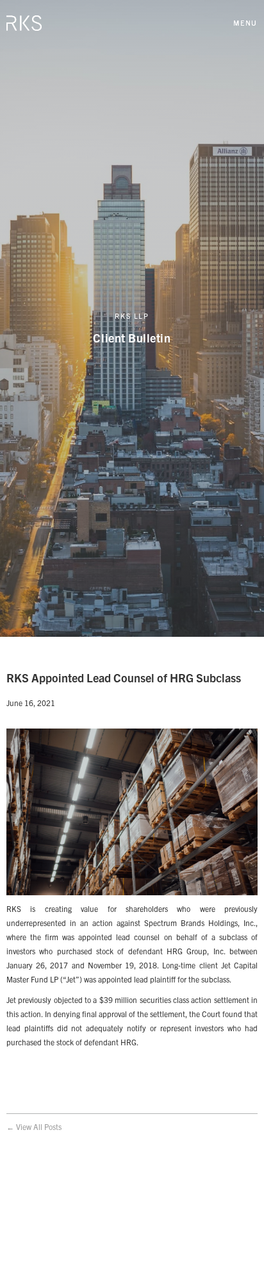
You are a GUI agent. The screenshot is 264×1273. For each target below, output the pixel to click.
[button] (245, 22)
